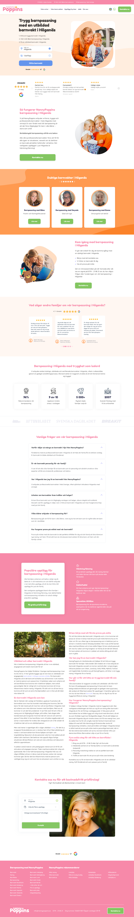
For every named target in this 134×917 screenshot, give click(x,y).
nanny (53, 728)
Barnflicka (13, 877)
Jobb (79, 9)
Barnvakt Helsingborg (37, 875)
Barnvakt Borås (35, 882)
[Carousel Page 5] (70, 181)
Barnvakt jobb (35, 890)
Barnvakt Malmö (15, 888)
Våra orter (44, 9)
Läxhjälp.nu (112, 877)
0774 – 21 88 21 (58, 911)
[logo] (13, 9)
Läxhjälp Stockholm (94, 875)
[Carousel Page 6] (72, 181)
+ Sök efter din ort (36, 885)
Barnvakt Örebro (15, 895)
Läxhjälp (71, 872)
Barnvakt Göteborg (16, 885)
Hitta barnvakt (54, 875)
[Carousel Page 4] (68, 181)
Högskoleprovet (113, 875)
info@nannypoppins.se (42, 911)
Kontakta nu (124, 9)
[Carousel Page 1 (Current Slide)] (61, 181)
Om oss (85, 9)
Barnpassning (14, 880)
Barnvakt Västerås (16, 893)
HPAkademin (112, 872)
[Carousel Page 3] (66, 181)
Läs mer (34, 221)
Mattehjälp (92, 872)
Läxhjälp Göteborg (94, 877)
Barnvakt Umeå (35, 880)
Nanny (12, 875)
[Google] (21, 94)
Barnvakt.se (53, 877)
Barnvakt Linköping (36, 872)
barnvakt (89, 693)
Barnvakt (13, 872)
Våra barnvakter (57, 9)
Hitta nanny (53, 872)
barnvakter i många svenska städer (36, 676)
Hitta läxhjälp (73, 877)
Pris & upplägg (35, 888)
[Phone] (114, 9)
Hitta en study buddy (75, 875)
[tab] (63, 346)
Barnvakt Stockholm (17, 882)
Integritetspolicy (35, 893)
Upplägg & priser (70, 9)
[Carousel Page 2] (63, 181)
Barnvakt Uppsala (16, 890)
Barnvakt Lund (35, 877)
